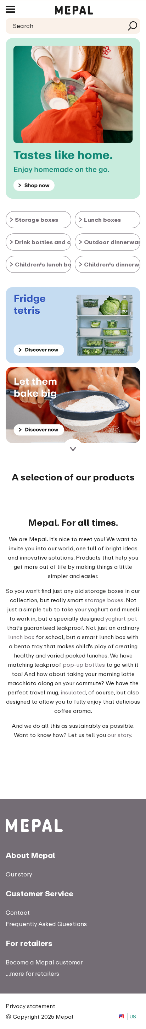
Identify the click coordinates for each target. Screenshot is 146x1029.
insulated (73, 692)
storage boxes (104, 600)
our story (119, 734)
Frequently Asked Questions (46, 924)
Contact (18, 912)
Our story (19, 874)
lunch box (21, 636)
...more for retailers (32, 973)
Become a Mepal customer (44, 962)
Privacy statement (30, 1005)
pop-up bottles (84, 664)
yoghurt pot (121, 618)
